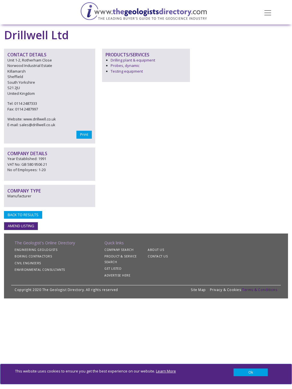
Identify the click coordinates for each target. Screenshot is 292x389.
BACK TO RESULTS (23, 214)
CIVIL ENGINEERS (28, 263)
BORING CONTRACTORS (33, 256)
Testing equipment (127, 71)
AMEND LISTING (21, 225)
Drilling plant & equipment (133, 60)
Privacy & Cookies (226, 289)
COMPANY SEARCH (118, 250)
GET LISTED (112, 269)
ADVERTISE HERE (117, 275)
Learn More (166, 371)
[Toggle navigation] (267, 12)
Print (84, 134)
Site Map (198, 289)
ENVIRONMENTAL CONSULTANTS (40, 270)
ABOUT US (156, 250)
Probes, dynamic (125, 65)
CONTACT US (158, 256)
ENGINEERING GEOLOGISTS (36, 250)
